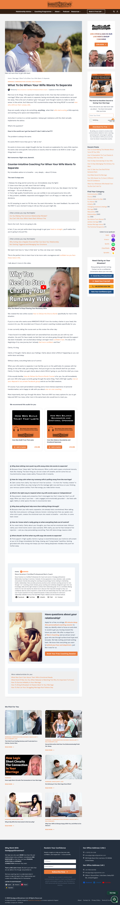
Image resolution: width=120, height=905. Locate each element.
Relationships (36, 83)
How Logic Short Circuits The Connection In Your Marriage (23, 781)
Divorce (28, 83)
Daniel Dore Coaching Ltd (34, 901)
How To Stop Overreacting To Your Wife (100, 161)
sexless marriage (92, 222)
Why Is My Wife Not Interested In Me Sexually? (19, 823)
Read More (9, 748)
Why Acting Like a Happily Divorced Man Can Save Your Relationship (34, 243)
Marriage (11, 83)
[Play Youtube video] (43, 288)
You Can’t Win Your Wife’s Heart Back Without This (28, 220)
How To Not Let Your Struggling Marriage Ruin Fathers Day (32, 689)
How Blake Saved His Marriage (97, 175)
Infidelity (90, 204)
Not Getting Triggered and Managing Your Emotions (28, 246)
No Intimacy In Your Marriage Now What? (58, 785)
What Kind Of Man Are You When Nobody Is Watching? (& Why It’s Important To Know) (42, 681)
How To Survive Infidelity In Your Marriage (26, 684)
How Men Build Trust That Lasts (23, 441)
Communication (20, 83)
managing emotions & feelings (97, 207)
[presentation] (23, 723)
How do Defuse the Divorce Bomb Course (39, 378)
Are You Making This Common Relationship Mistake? (28, 217)
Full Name (47, 862)
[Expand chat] (109, 845)
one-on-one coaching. (53, 390)
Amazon (106, 239)
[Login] (117, 11)
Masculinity (34, 738)
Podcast (66, 12)
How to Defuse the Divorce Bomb (45, 315)
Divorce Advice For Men (95, 199)
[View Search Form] (114, 11)
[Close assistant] (114, 845)
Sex (16, 740)
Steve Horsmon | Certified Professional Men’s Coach (32, 91)
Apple (107, 235)
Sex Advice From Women (95, 219)
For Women (91, 202)
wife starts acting (60, 111)
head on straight (57, 230)
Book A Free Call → (96, 12)
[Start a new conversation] (82, 845)
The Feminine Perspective (95, 227)
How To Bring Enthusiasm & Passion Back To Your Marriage (32, 686)
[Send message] (113, 898)
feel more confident (46, 343)
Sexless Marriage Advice (95, 224)
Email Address (49, 867)
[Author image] (9, 91)
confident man (59, 341)
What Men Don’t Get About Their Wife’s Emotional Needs (32, 678)
